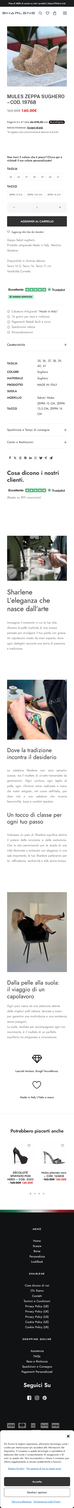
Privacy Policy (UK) (37, 1311)
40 (39, 366)
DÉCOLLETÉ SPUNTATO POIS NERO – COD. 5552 (20, 1178)
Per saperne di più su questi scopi (43, 1468)
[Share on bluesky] (40, 458)
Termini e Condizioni (37, 1301)
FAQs (37, 1356)
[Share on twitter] (15, 458)
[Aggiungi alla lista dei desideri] (29, 1145)
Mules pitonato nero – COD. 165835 (54, 1176)
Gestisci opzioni (37, 1492)
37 (49, 361)
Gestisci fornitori (16, 1468)
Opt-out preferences (22, 1501)
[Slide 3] (39, 1194)
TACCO (12, 186)
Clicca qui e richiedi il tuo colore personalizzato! (34, 158)
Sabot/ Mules (45, 397)
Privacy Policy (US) (37, 1317)
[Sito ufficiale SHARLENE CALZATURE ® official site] (19, 13)
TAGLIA (12, 169)
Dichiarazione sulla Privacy (47, 1501)
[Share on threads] (20, 458)
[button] (68, 1436)
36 (44, 361)
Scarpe (37, 1246)
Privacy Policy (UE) (37, 1306)
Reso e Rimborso (37, 1361)
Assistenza (37, 1351)
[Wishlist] (45, 13)
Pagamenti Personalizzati (37, 1372)
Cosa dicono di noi (37, 1285)
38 (54, 361)
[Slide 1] (30, 1194)
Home (37, 1241)
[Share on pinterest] (25, 458)
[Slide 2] (35, 1194)
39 (59, 361)
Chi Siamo (37, 1290)
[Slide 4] (43, 1194)
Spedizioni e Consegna (37, 1366)
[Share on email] (51, 458)
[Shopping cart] (52, 13)
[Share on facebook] (9, 458)
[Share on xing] (45, 458)
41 (44, 366)
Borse (37, 1251)
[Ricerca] (38, 13)
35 (38, 361)
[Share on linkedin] (30, 458)
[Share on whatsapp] (35, 458)
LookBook (37, 1261)
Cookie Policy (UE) (37, 1322)
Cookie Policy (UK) (37, 1327)
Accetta (37, 1482)
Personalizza (37, 1256)
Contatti (37, 1296)
